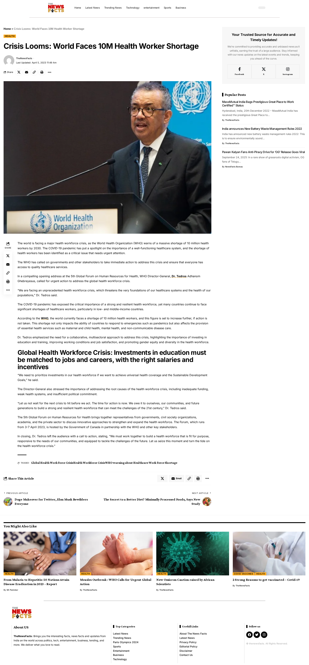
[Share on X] (18, 72)
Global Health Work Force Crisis (52, 462)
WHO (44, 318)
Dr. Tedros (179, 276)
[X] (264, 71)
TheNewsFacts (24, 58)
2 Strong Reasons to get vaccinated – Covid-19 (266, 579)
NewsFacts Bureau (234, 166)
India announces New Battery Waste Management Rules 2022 (262, 128)
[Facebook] (239, 71)
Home (7, 28)
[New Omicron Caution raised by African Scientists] (192, 553)
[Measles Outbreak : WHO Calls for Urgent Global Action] (116, 553)
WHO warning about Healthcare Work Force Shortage (141, 462)
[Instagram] (288, 71)
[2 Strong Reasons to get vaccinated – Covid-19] (269, 553)
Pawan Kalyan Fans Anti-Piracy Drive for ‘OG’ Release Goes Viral (263, 152)
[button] (254, 7)
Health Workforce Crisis (89, 462)
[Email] (26, 72)
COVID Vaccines (243, 574)
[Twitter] (257, 634)
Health (10, 36)
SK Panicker (12, 590)
